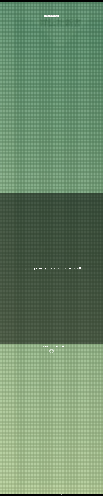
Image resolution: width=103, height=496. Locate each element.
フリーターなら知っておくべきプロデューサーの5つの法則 (51, 268)
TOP (4, 1)
